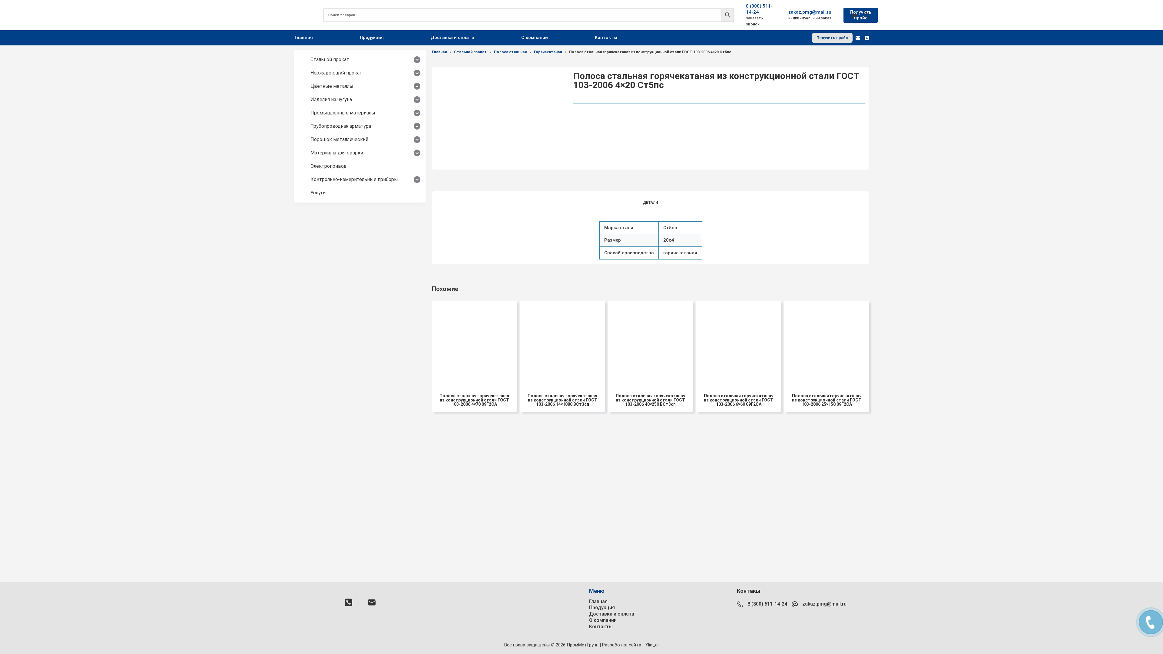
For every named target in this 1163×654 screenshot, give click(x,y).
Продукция (372, 37)
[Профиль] (866, 15)
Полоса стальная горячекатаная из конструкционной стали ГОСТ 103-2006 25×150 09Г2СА (827, 400)
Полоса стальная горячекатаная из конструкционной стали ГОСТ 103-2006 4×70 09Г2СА (474, 400)
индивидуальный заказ (809, 18)
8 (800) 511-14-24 (767, 604)
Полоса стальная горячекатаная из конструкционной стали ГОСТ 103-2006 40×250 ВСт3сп (650, 400)
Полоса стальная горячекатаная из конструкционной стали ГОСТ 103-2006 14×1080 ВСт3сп (562, 400)
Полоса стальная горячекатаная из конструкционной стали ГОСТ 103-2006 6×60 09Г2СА (739, 400)
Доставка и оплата (452, 37)
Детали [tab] (650, 202)
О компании (534, 37)
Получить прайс (860, 15)
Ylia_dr (652, 645)
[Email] (858, 38)
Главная (304, 37)
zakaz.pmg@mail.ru (809, 12)
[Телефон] (867, 38)
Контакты (606, 37)
